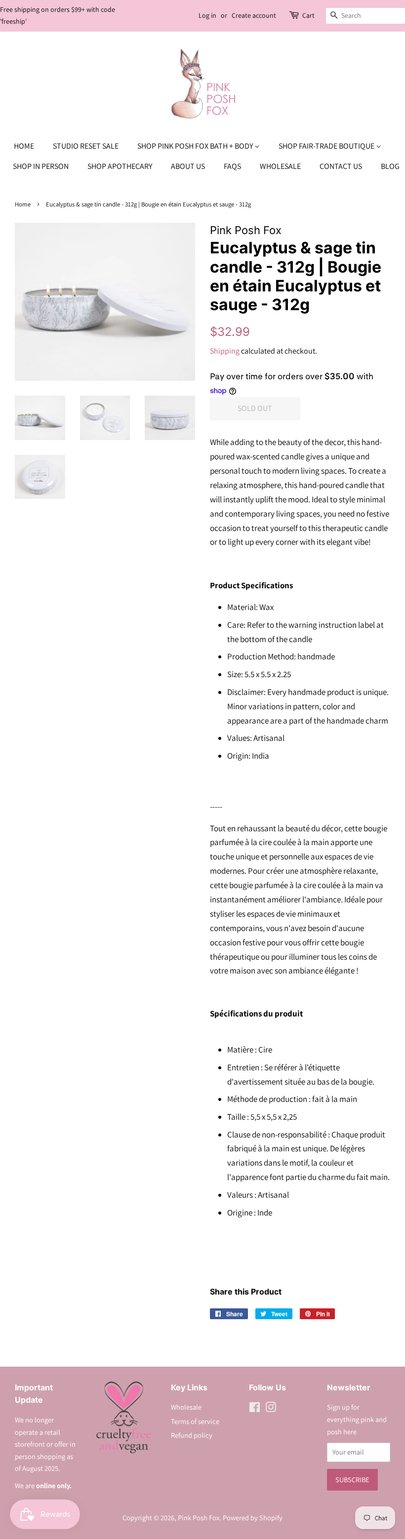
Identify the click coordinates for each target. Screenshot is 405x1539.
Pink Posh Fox (198, 1517)
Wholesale (280, 166)
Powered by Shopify (253, 1517)
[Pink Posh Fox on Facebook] (254, 1409)
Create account (254, 15)
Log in (207, 15)
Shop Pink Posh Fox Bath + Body (195, 146)
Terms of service (195, 1421)
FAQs (232, 166)
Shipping (225, 351)
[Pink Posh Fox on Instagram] (270, 1409)
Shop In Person (41, 166)
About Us (188, 166)
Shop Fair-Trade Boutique (327, 146)
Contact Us (341, 166)
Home (24, 146)
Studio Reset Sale (86, 146)
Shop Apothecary (119, 166)
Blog (390, 166)
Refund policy (191, 1435)
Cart (308, 15)
